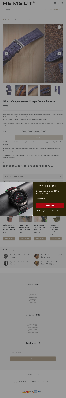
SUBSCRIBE (50, 205)
